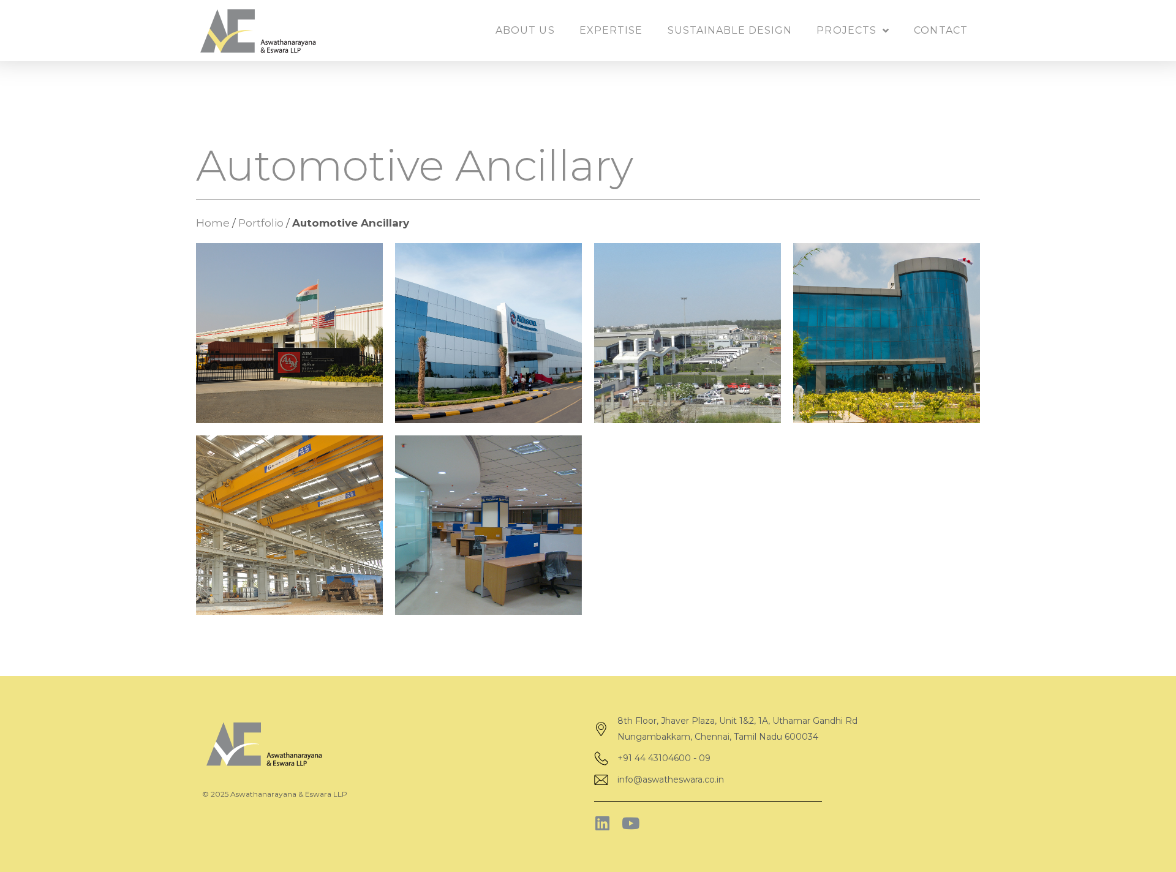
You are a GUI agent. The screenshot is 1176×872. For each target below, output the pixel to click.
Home (213, 223)
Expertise (611, 30)
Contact (941, 30)
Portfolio (261, 223)
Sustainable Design (730, 30)
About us (525, 30)
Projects (846, 30)
